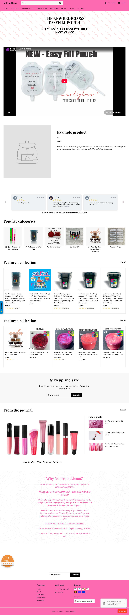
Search (39, 592)
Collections (27, 8)
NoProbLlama (10, 3)
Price (58, 138)
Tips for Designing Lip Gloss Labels (115, 433)
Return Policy (41, 597)
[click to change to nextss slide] (123, 202)
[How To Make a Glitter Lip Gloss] (96, 424)
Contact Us (42, 8)
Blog (72, 8)
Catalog (15, 8)
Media (39, 589)
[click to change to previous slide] (5, 202)
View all (122, 262)
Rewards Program (58, 8)
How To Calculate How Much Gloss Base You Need (115, 445)
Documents (40, 600)
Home (6, 8)
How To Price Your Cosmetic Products (42, 462)
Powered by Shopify (70, 611)
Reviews (81, 8)
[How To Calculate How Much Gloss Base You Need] (96, 447)
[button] (66, 204)
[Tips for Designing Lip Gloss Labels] (96, 435)
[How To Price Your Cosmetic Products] (42, 437)
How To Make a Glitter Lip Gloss (114, 422)
